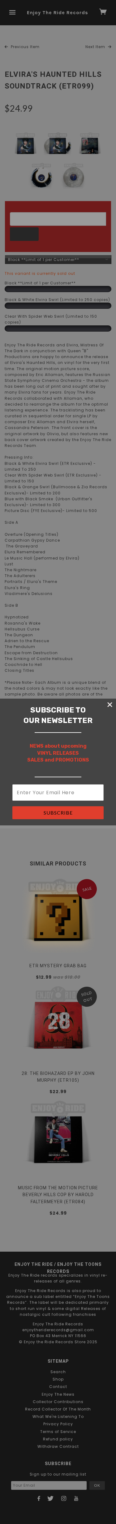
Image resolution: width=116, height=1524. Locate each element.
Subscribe (58, 813)
